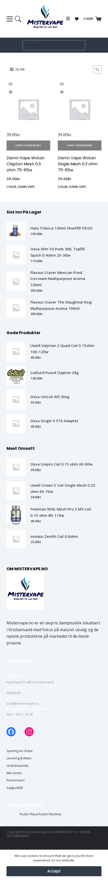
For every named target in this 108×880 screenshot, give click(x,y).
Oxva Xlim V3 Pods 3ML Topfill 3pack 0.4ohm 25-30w (57, 252)
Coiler (11, 187)
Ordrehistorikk (18, 766)
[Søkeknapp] (80, 45)
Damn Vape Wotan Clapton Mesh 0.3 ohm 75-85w (25, 164)
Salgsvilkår (15, 788)
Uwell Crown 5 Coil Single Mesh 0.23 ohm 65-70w (62, 488)
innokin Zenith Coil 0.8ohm (54, 536)
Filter (20, 69)
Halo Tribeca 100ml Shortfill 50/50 (61, 228)
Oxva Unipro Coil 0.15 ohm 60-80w (61, 464)
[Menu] (14, 19)
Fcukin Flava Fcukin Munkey (40, 814)
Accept (54, 871)
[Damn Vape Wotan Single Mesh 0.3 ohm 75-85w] (79, 109)
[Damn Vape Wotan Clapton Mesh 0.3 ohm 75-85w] (28, 109)
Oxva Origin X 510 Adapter (54, 420)
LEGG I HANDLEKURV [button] (28, 145)
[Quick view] (11, 92)
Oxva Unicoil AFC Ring (49, 396)
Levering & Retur (19, 758)
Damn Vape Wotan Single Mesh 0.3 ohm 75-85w (77, 164)
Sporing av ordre (20, 751)
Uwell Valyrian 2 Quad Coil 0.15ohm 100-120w (62, 348)
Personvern (16, 780)
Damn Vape (26, 187)
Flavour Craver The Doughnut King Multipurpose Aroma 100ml (61, 305)
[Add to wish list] (11, 84)
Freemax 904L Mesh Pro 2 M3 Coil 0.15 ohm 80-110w (60, 512)
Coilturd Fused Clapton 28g (54, 372)
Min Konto (14, 773)
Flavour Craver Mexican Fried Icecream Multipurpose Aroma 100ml (57, 278)
